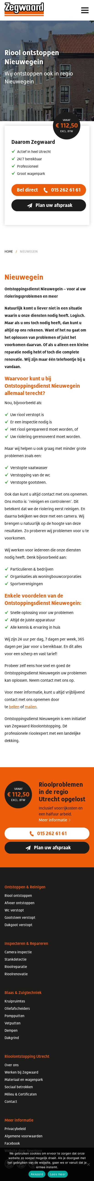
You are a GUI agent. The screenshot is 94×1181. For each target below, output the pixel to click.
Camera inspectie (18, 952)
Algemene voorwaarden (23, 1136)
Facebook (12, 1143)
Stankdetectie (15, 959)
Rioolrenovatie (16, 974)
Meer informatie (53, 820)
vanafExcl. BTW (66, 125)
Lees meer (57, 1174)
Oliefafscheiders (17, 1008)
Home (9, 251)
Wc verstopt (14, 910)
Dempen (11, 1030)
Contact (11, 1101)
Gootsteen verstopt (20, 917)
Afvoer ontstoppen (19, 903)
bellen (14, 707)
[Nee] (88, 1164)
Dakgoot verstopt (18, 925)
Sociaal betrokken (19, 1087)
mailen (31, 707)
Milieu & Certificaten (21, 1094)
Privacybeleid (15, 1129)
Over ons (12, 1065)
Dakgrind (12, 1038)
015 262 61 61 (51, 833)
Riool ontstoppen (18, 895)
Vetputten (13, 1023)
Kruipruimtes (15, 1001)
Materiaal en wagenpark (24, 1079)
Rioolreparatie (16, 967)
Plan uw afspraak (53, 205)
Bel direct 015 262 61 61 (49, 190)
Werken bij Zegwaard (21, 1072)
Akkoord (37, 1174)
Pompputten (14, 1016)
